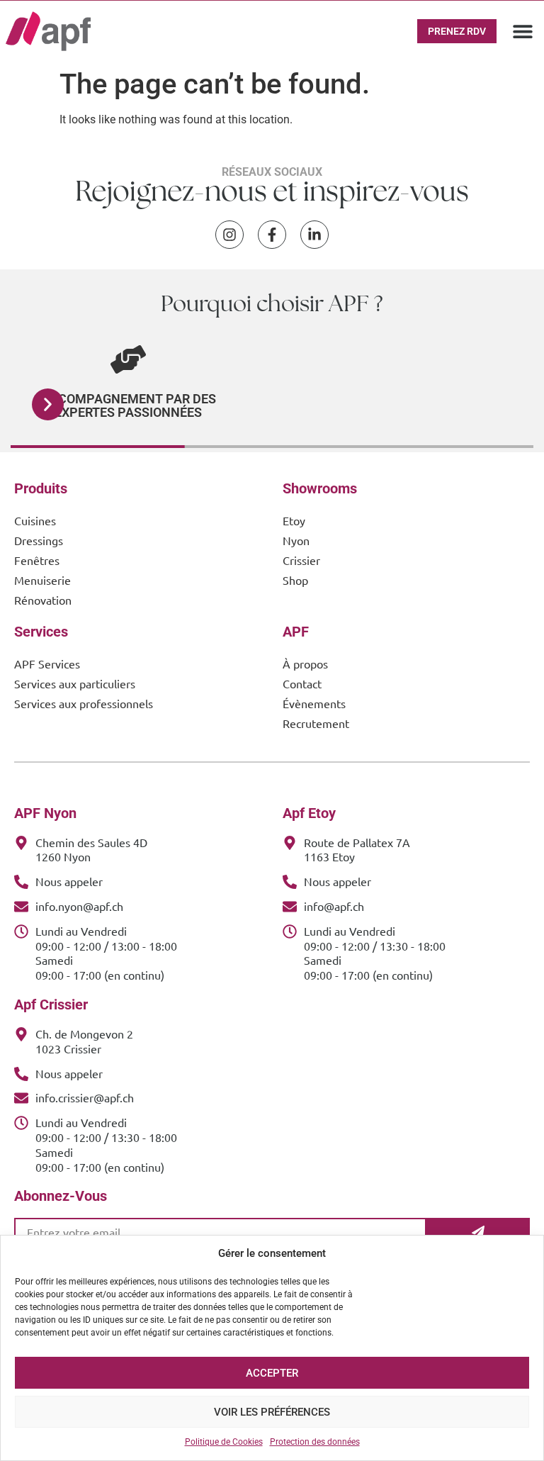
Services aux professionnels (83, 703)
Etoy (294, 520)
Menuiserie (42, 580)
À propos (305, 663)
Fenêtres (37, 560)
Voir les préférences (272, 1412)
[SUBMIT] (478, 1232)
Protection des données (315, 1442)
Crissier (301, 560)
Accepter (272, 1373)
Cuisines (35, 520)
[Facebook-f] (272, 234)
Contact (302, 683)
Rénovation (43, 600)
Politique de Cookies (224, 1442)
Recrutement (316, 723)
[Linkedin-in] (314, 234)
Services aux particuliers (74, 683)
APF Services (47, 663)
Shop (295, 580)
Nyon (296, 540)
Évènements (314, 703)
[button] (522, 31)
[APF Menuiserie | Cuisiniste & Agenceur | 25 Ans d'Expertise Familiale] (48, 30)
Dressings (38, 540)
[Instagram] (229, 234)
